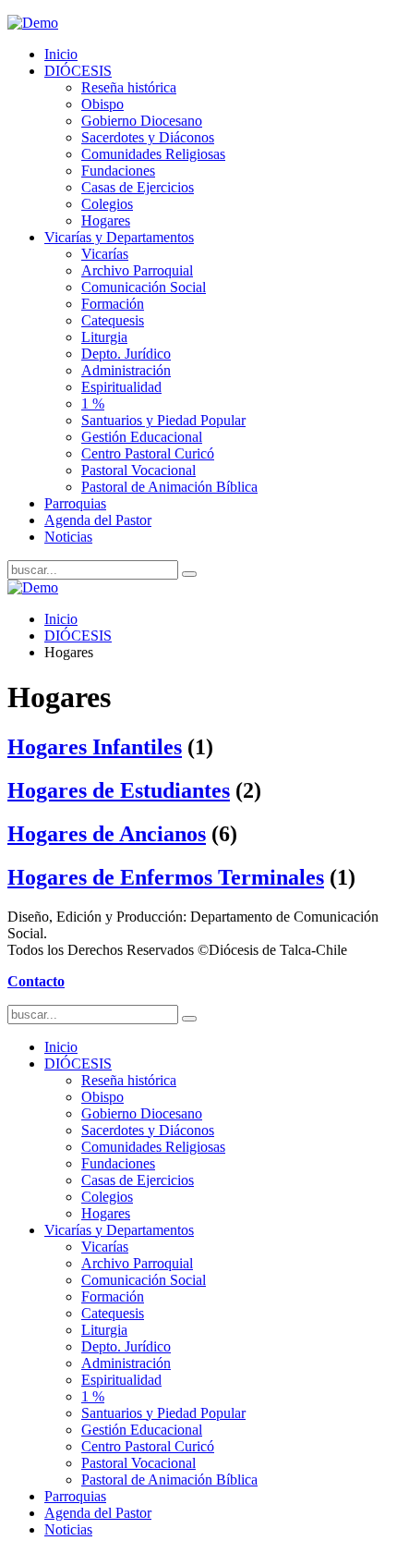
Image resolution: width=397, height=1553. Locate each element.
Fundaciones (118, 170)
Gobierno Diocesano (141, 120)
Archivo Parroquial (137, 270)
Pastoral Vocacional (138, 470)
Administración (126, 370)
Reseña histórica (128, 87)
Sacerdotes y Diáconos (147, 137)
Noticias (68, 536)
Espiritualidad (121, 387)
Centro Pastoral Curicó (147, 453)
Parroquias (75, 503)
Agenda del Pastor (97, 520)
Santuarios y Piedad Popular (163, 420)
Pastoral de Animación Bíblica (169, 487)
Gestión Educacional (141, 437)
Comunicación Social (143, 287)
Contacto (36, 981)
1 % (92, 403)
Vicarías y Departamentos (119, 237)
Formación (112, 304)
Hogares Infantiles (94, 747)
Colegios (107, 204)
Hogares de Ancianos (106, 834)
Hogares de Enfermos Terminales (165, 877)
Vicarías (104, 254)
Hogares (105, 220)
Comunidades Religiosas (153, 154)
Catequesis (112, 320)
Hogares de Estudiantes (118, 790)
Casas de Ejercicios (137, 187)
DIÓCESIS (78, 71)
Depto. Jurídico (126, 353)
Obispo (102, 104)
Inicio (61, 54)
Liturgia (104, 337)
